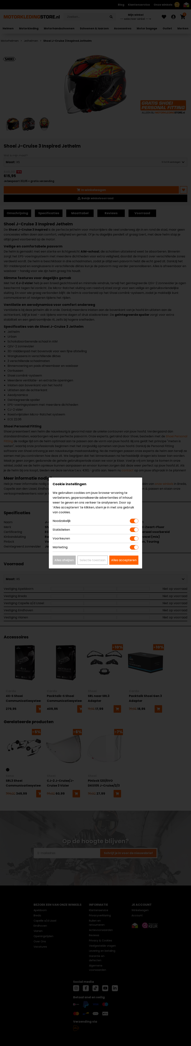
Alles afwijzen (64, 560)
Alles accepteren (124, 560)
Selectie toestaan (93, 560)
